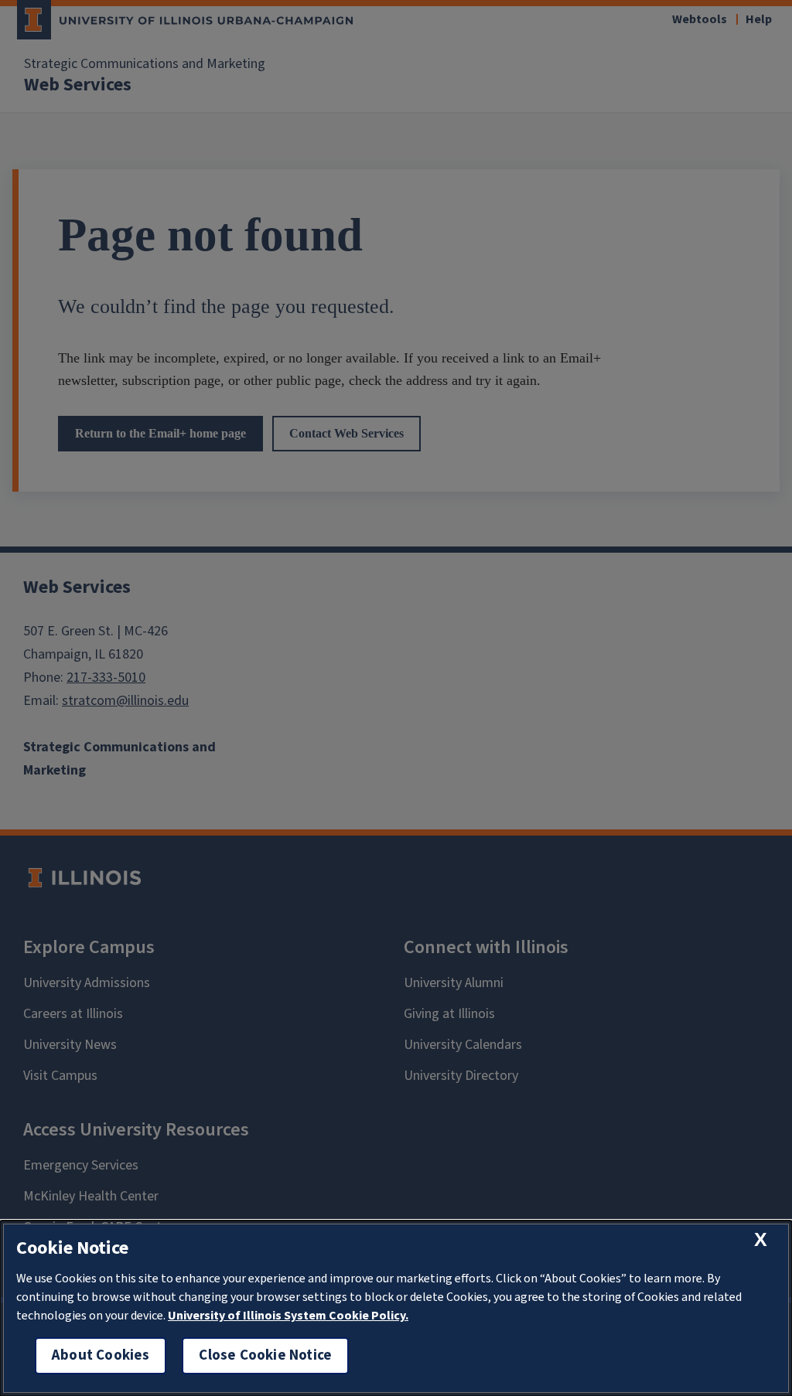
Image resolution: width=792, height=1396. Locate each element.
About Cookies (100, 1355)
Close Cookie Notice (265, 1355)
